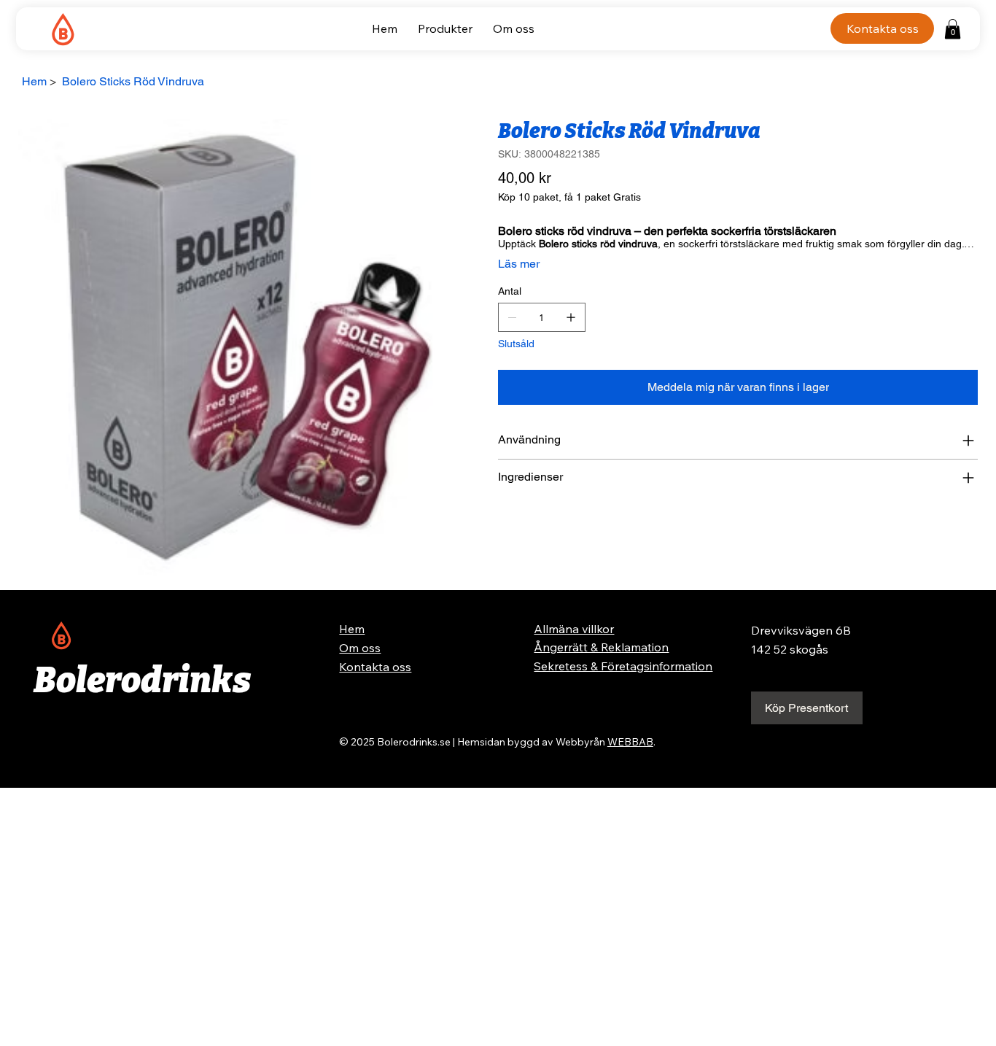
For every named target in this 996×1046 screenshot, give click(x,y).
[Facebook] (511, 526)
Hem (352, 628)
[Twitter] (532, 526)
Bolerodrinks (142, 680)
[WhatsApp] (501, 526)
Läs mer (519, 264)
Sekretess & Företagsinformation (623, 666)
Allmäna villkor (574, 628)
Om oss (360, 647)
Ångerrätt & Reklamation (601, 647)
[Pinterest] (522, 526)
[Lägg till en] (570, 317)
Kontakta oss (375, 666)
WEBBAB (630, 741)
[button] (952, 29)
